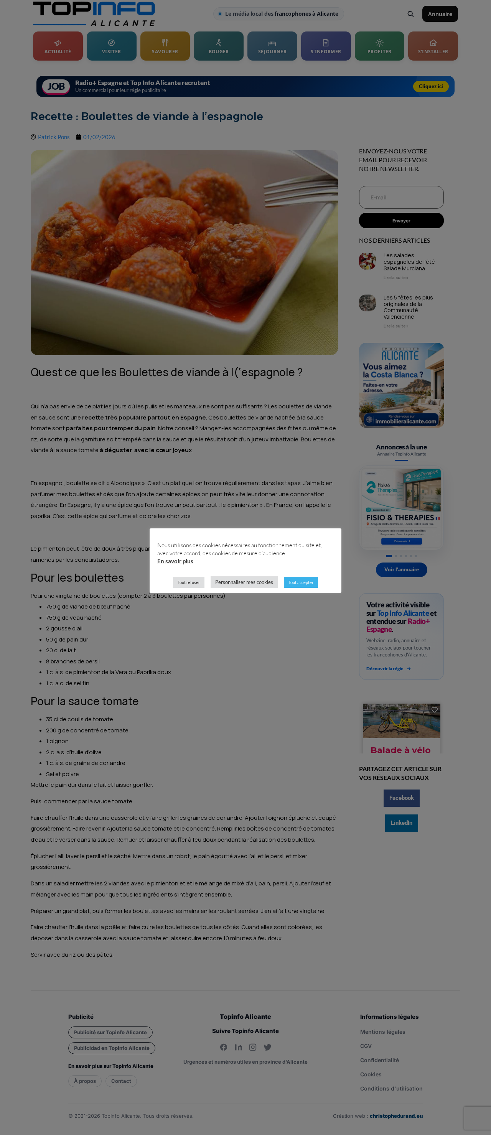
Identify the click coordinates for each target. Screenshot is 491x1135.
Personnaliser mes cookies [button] (244, 582)
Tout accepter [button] (300, 582)
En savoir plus (175, 561)
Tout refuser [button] (189, 582)
